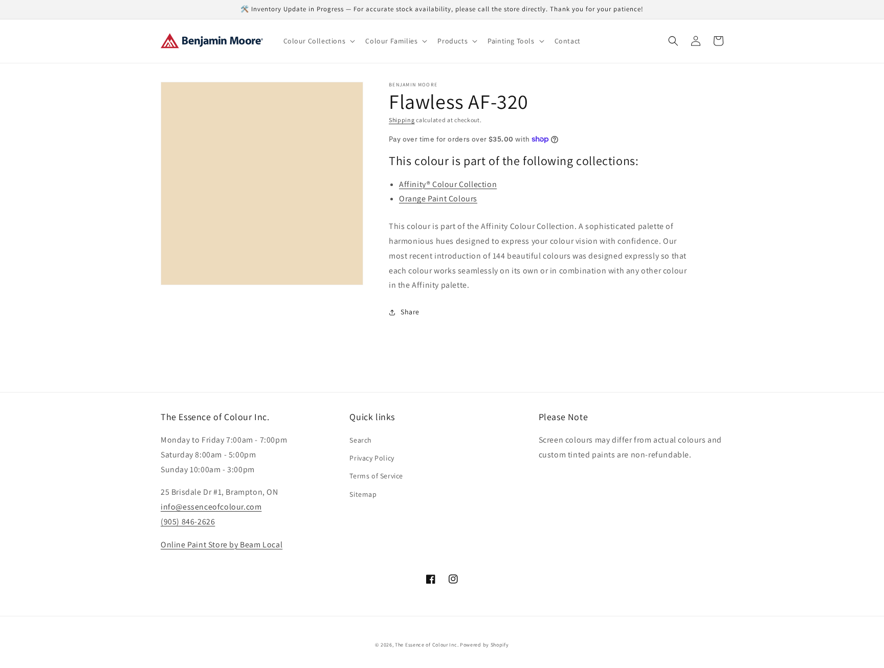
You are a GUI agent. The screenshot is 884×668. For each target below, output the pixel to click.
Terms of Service (376, 475)
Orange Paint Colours (438, 198)
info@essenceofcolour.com (211, 506)
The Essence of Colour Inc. (426, 644)
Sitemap (363, 494)
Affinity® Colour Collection (448, 184)
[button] (318, 41)
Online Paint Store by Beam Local (221, 544)
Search (360, 440)
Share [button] (410, 311)
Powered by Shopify (484, 644)
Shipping (402, 120)
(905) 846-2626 (188, 521)
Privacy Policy (371, 458)
